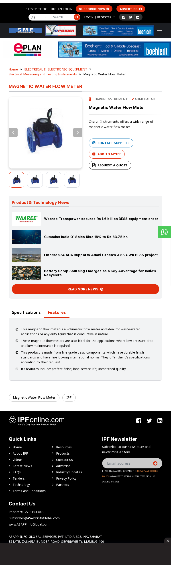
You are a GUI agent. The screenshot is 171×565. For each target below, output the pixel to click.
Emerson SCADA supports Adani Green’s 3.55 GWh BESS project (101, 255)
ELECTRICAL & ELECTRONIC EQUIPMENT (55, 69)
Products (63, 453)
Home (13, 69)
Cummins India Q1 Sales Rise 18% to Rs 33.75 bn (86, 237)
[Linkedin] (137, 17)
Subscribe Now (92, 9)
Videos (18, 459)
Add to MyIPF (108, 154)
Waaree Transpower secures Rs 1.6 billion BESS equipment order (101, 219)
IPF (69, 397)
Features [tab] (57, 312)
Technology (21, 484)
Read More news (83, 289)
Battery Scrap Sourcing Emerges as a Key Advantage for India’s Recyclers (100, 273)
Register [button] (104, 17)
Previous (13, 132)
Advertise (129, 9)
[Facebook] (123, 17)
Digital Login (61, 9)
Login (89, 17)
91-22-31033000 (36, 9)
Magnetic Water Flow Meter (34, 397)
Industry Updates (69, 472)
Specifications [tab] (26, 312)
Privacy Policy (66, 478)
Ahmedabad (144, 99)
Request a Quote (112, 165)
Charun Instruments (110, 99)
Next (77, 132)
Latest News (22, 466)
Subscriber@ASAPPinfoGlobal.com (34, 518)
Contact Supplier (113, 143)
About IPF (20, 453)
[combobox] (39, 17)
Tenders (19, 478)
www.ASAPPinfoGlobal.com (29, 524)
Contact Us (64, 459)
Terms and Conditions (29, 491)
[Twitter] (130, 17)
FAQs (17, 472)
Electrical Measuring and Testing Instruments (43, 74)
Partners (62, 484)
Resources (64, 447)
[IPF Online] (25, 30)
